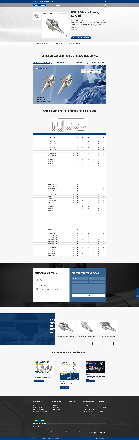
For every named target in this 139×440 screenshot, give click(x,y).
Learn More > (39, 381)
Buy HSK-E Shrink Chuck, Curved (81, 37)
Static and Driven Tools (57, 401)
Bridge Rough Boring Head (75, 405)
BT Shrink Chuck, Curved (108, 336)
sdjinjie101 (81, 433)
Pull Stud (85, 407)
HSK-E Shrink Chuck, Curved (74, 43)
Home (35, 43)
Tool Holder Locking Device (89, 413)
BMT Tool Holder (56, 407)
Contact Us (92, 5)
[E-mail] (137, 292)
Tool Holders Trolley (88, 415)
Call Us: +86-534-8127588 (42, 284)
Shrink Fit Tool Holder (54, 43)
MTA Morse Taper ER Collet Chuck (90, 403)
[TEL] (137, 295)
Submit (88, 295)
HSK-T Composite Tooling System (42, 377)
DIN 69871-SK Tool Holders (38, 409)
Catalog (85, 5)
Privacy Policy (103, 438)
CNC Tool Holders (45, 43)
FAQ (100, 409)
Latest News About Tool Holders (69, 352)
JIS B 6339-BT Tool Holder (38, 407)
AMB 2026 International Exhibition (68, 383)
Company (64, 5)
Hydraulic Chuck (36, 405)
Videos (101, 405)
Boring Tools (72, 401)
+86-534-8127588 (37, 1)
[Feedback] (137, 297)
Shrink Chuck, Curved (63, 43)
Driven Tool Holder (56, 409)
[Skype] (137, 289)
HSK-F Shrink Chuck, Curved (65, 336)
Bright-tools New (103, 407)
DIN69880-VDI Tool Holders (58, 403)
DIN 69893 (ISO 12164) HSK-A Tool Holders (41, 413)
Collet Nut (86, 405)
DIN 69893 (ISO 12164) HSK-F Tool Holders (41, 415)
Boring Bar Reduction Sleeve (89, 409)
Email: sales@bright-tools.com (44, 280)
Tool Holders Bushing (88, 411)
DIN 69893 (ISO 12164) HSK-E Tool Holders (41, 416)
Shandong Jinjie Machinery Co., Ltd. (44, 438)
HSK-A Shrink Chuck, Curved (86, 336)
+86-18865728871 (68, 433)
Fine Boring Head (73, 403)
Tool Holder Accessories (88, 401)
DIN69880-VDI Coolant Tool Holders (60, 405)
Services (72, 5)
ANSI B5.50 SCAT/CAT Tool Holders (40, 411)
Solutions (78, 5)
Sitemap (98, 438)
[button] (52, 342)
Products (58, 5)
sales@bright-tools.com (47, 1)
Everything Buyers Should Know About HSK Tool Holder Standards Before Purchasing (95, 378)
